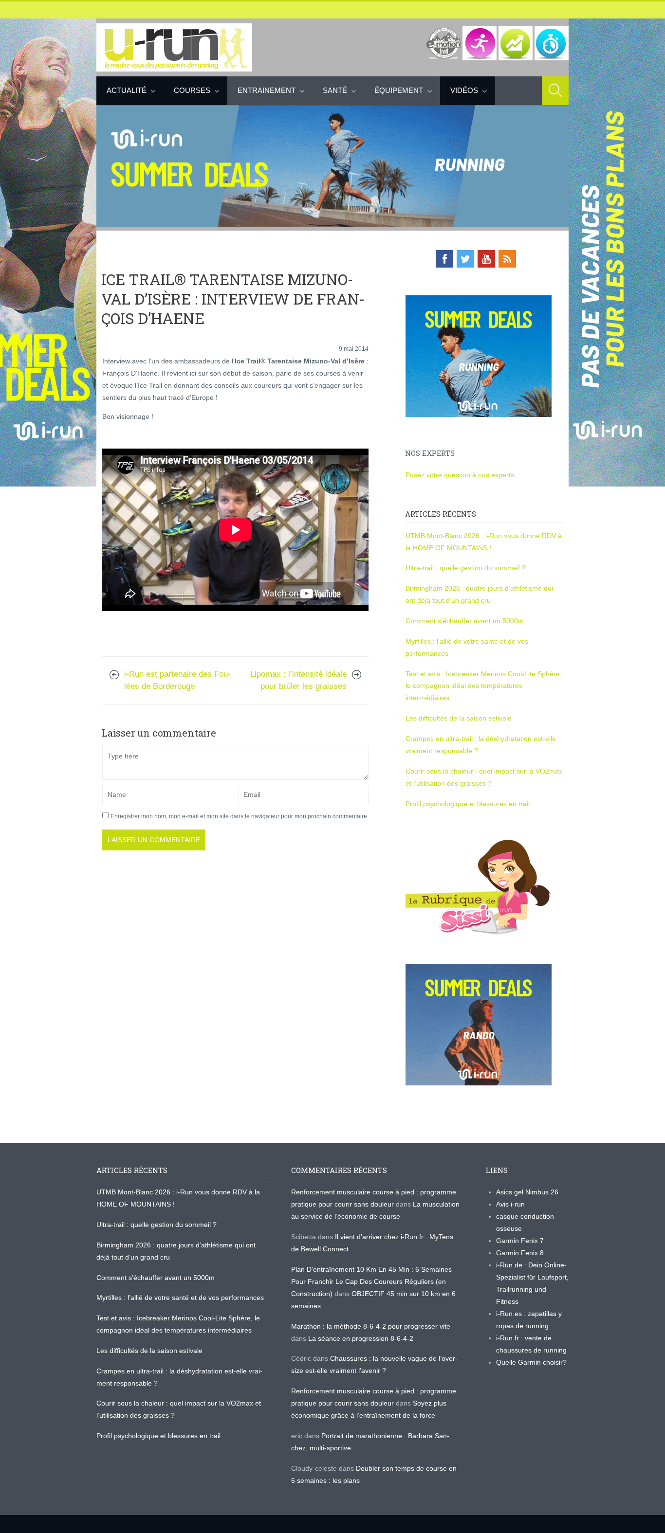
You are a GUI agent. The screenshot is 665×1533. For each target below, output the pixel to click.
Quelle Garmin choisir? (531, 1362)
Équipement (398, 90)
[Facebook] (444, 259)
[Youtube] (486, 259)
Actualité (127, 90)
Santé (335, 90)
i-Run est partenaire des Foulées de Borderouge (177, 680)
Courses (192, 90)
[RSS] (507, 259)
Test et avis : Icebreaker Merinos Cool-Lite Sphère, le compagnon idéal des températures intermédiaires (484, 686)
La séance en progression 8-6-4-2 (360, 1338)
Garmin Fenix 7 (520, 1240)
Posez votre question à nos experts (460, 475)
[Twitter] (465, 259)
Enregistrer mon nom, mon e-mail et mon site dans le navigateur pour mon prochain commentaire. (240, 816)
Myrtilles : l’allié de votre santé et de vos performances (181, 1297)
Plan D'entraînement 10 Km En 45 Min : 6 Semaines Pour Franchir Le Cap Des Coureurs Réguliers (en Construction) (371, 1281)
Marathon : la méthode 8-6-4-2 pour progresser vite (370, 1326)
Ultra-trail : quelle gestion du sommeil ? (466, 568)
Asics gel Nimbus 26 (527, 1192)
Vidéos (464, 90)
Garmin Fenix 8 (520, 1253)
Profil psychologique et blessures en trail (468, 804)
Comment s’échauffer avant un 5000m (466, 621)
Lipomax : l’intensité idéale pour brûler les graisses (298, 680)
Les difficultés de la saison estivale (459, 718)
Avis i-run (510, 1204)
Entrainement (267, 90)
